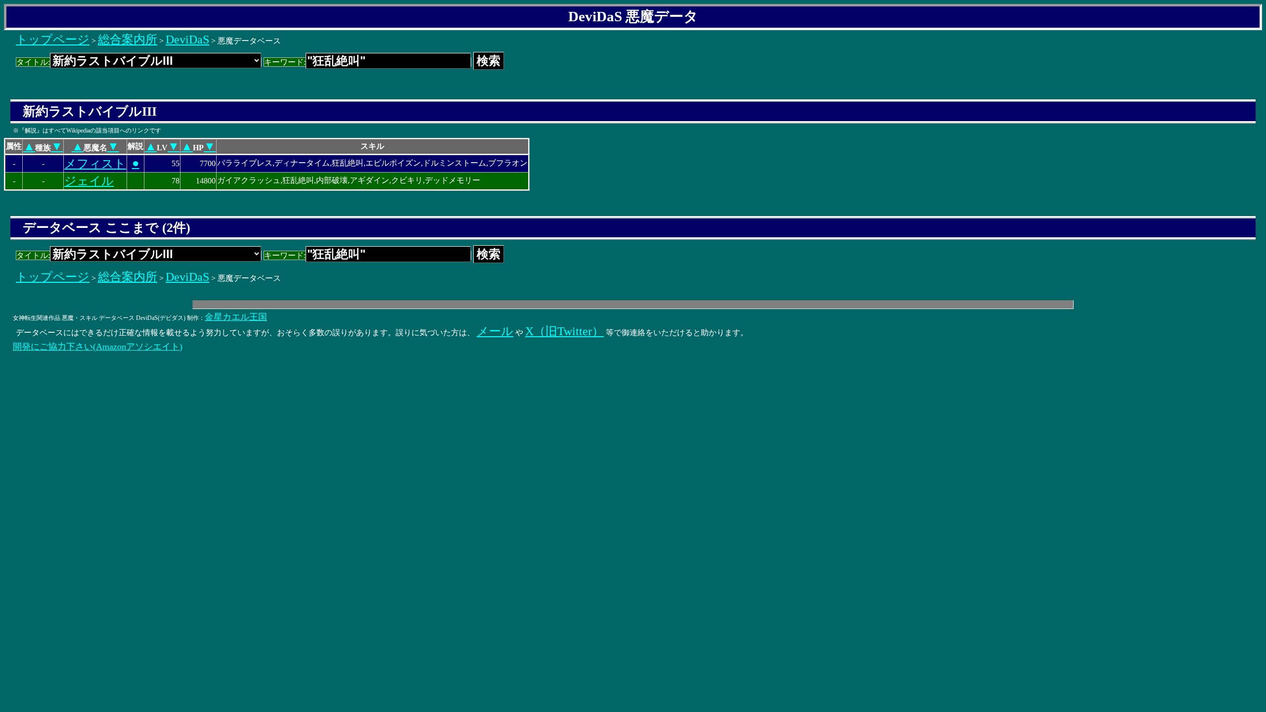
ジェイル (89, 181)
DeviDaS (187, 39)
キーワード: (285, 62)
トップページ (53, 39)
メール (495, 331)
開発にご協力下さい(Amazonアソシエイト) (97, 347)
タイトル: (33, 62)
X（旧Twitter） (564, 331)
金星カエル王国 (236, 317)
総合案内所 (127, 39)
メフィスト (95, 163)
